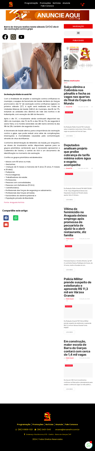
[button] (6, 217)
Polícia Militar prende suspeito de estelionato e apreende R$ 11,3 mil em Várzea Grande (77, 287)
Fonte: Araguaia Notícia (14, 202)
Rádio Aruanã (70, 238)
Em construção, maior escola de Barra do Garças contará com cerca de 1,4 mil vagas (77, 348)
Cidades (69, 365)
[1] (88, 446)
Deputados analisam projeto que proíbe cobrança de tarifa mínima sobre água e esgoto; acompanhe (77, 155)
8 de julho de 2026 (83, 106)
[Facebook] (5, 37)
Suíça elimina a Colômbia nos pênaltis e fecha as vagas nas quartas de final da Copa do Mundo (77, 95)
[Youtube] (21, 37)
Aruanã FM (69, 106)
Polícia (68, 246)
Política (69, 174)
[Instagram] (13, 37)
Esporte (69, 112)
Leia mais (69, 136)
